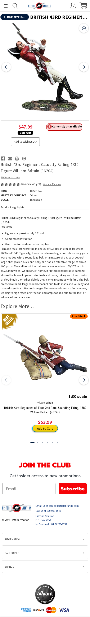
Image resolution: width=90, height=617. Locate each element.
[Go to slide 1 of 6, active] (32, 442)
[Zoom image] (83, 28)
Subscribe (73, 488)
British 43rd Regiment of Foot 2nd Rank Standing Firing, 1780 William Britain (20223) (45, 410)
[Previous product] (6, 380)
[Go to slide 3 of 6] (42, 442)
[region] (45, 67)
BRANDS (9, 566)
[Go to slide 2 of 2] (47, 107)
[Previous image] (6, 67)
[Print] (17, 158)
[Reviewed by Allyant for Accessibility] (45, 594)
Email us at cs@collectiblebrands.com (57, 506)
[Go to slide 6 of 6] (57, 442)
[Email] (10, 158)
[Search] (15, 6)
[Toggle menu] (4, 6)
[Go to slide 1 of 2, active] (42, 107)
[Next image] (83, 67)
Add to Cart (45, 428)
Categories (12, 553)
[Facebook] (3, 158)
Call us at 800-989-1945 (48, 511)
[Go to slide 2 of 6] (37, 442)
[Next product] (83, 380)
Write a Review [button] (52, 184)
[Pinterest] (24, 158)
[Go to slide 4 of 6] (47, 442)
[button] (45, 578)
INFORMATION (13, 539)
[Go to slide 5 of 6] (52, 442)
